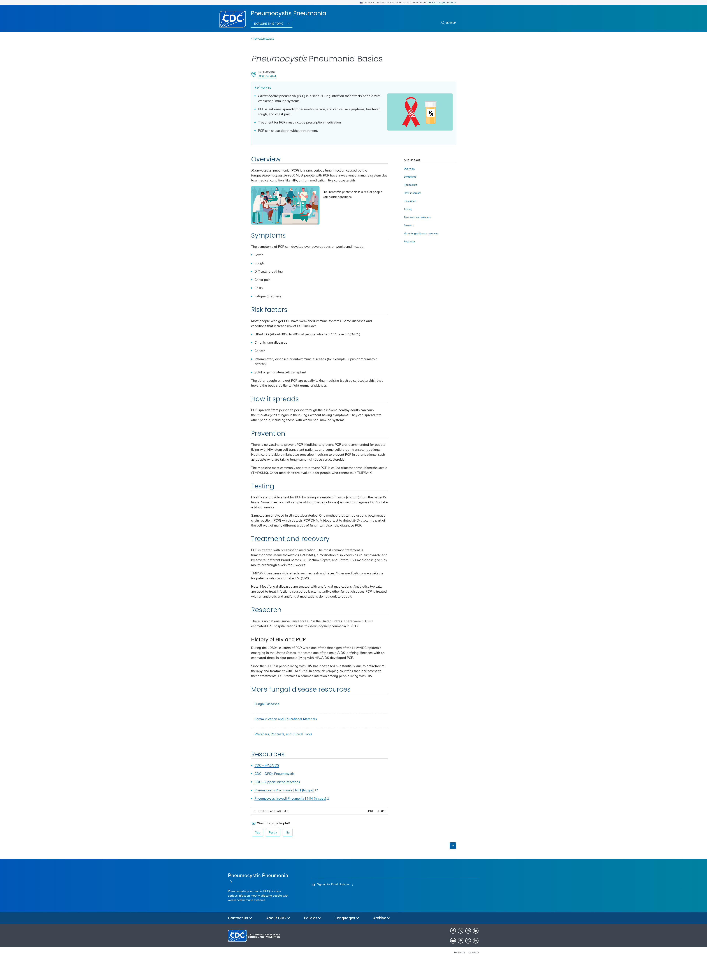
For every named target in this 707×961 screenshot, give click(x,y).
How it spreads (412, 193)
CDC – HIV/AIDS (266, 765)
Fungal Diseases (264, 38)
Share (381, 811)
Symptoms (410, 177)
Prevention (410, 201)
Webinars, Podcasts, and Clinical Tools (283, 734)
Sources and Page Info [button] (273, 811)
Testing (408, 209)
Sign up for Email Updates (333, 884)
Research (409, 225)
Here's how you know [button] (441, 2)
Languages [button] (345, 918)
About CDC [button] (276, 918)
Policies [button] (311, 918)
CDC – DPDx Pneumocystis (274, 773)
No (288, 833)
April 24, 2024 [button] (267, 76)
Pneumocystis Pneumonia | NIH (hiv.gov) (284, 790)
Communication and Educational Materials (285, 719)
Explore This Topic (269, 24)
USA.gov (473, 952)
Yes (257, 833)
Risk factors (410, 185)
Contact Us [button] (238, 918)
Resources (410, 241)
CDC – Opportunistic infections (277, 782)
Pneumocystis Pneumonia (288, 13)
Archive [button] (380, 918)
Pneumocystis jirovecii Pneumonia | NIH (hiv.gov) (290, 798)
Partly (273, 833)
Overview (409, 168)
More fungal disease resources (421, 233)
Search (451, 22)
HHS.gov (459, 952)
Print (370, 811)
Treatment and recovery (417, 217)
